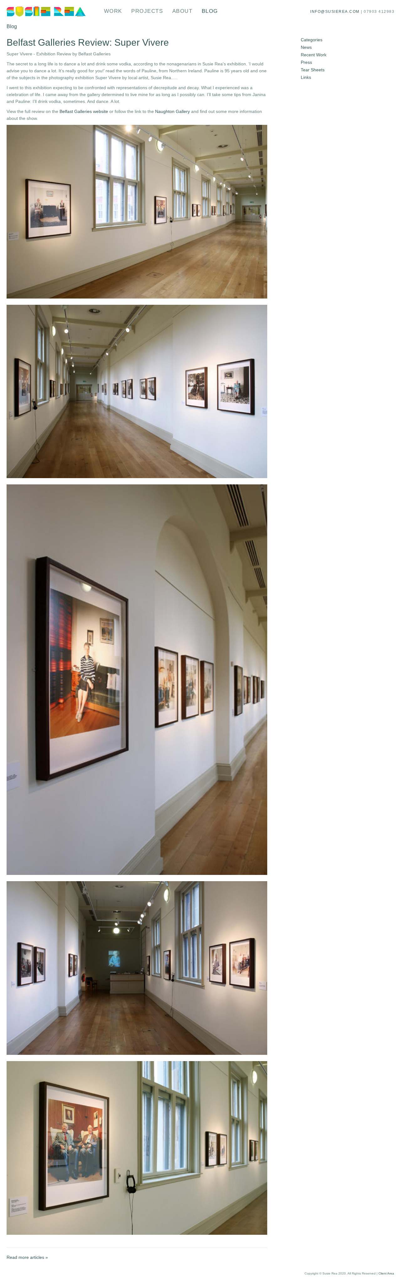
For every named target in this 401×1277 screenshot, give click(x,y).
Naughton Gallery (172, 111)
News (306, 47)
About (182, 11)
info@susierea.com (335, 11)
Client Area (386, 1273)
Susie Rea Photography (46, 12)
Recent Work (313, 54)
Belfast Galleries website (84, 111)
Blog (210, 11)
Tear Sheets (313, 69)
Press (306, 62)
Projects (147, 11)
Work (113, 11)
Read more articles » (27, 1257)
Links (306, 77)
